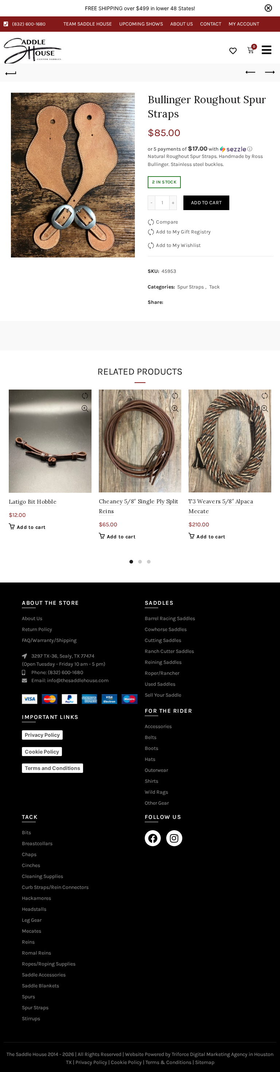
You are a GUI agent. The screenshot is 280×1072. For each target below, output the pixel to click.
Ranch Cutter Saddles (169, 651)
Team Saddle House (87, 24)
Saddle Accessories (44, 975)
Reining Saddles (163, 662)
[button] (210, 149)
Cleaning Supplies (42, 876)
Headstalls (34, 909)
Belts (150, 737)
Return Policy (37, 629)
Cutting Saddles (163, 640)
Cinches (31, 865)
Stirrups (31, 1018)
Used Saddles (160, 684)
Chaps (29, 854)
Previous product (251, 72)
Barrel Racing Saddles (170, 618)
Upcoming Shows (141, 24)
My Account (244, 24)
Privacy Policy (91, 1062)
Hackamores (36, 898)
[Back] (11, 72)
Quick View (85, 408)
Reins (28, 942)
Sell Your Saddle (163, 695)
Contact (210, 24)
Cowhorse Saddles (166, 629)
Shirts (151, 781)
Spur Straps (190, 287)
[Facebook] (153, 838)
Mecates (31, 931)
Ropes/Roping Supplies (48, 964)
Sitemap (204, 1062)
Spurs (28, 996)
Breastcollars (37, 843)
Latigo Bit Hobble (33, 501)
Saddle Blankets (40, 985)
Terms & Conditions (168, 1062)
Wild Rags (156, 792)
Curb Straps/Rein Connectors (55, 887)
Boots (151, 748)
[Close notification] (268, 8)
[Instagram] (174, 838)
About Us (181, 24)
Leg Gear (32, 920)
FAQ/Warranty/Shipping (49, 640)
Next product (269, 72)
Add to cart (206, 203)
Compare (167, 222)
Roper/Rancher (162, 673)
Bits (26, 832)
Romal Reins (36, 953)
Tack (214, 287)
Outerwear (156, 770)
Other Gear (157, 803)
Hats (150, 759)
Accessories (158, 726)
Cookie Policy (126, 1062)
